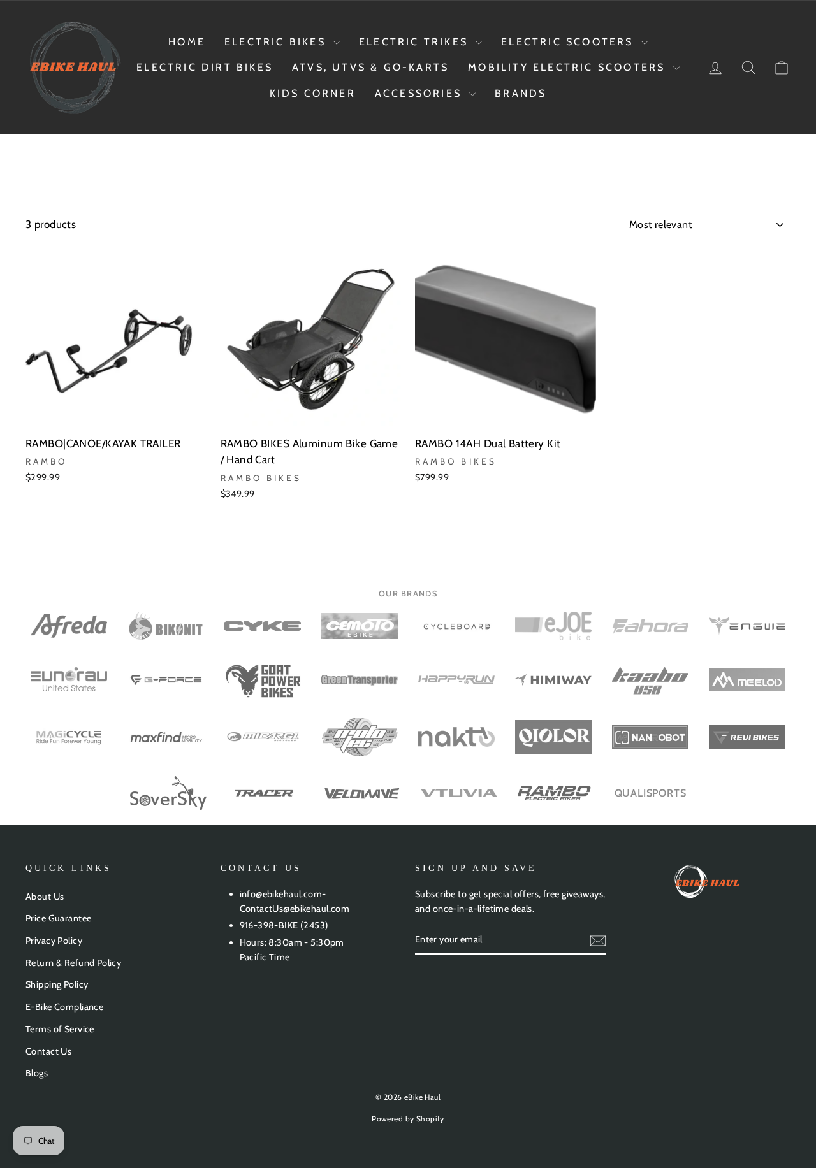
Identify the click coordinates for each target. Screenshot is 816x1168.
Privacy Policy (54, 940)
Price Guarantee (58, 918)
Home (186, 42)
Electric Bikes (277, 42)
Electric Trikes (415, 42)
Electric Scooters (569, 42)
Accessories (420, 93)
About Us (45, 896)
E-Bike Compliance (64, 1007)
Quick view (116, 413)
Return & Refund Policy (73, 963)
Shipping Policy (57, 984)
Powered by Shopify (408, 1118)
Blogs (37, 1073)
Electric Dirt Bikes (204, 67)
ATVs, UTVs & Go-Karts (370, 67)
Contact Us (48, 1051)
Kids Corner (313, 93)
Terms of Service (60, 1029)
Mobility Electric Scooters (568, 67)
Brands (520, 93)
